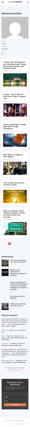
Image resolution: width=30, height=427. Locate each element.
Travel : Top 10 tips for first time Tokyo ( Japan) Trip (14, 96)
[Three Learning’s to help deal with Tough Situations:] (15, 140)
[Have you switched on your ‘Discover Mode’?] (5, 262)
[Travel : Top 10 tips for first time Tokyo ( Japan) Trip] (15, 110)
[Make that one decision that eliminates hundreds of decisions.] (5, 272)
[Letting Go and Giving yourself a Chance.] (5, 306)
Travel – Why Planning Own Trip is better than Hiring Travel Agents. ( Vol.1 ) (14, 354)
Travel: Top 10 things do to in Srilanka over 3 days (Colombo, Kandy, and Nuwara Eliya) (14, 65)
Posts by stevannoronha (16, 9)
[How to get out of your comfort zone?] (15, 196)
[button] (28, 2)
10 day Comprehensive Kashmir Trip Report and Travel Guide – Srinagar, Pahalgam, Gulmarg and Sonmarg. (19, 285)
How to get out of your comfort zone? (14, 184)
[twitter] (2, 53)
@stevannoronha (15, 370)
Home (3, 9)
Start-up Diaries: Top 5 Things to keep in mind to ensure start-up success (14, 214)
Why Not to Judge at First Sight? (13, 156)
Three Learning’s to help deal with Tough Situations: (14, 126)
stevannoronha (7, 71)
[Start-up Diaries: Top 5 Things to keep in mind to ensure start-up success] (15, 228)
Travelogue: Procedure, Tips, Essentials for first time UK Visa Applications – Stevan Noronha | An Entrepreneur (15, 351)
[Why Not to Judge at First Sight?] (15, 168)
